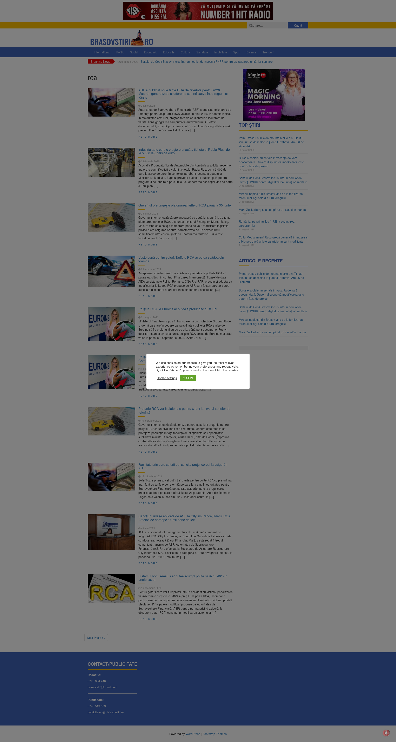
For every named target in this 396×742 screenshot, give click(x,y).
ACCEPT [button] (188, 378)
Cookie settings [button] (167, 378)
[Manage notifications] (386, 733)
